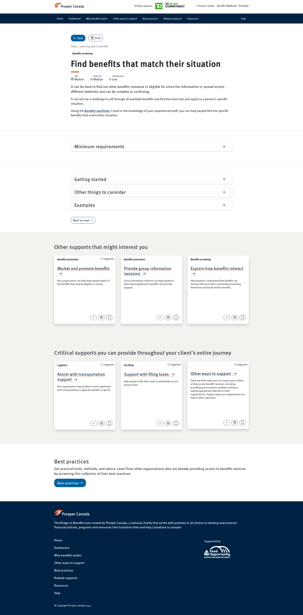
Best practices (150, 18)
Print (98, 38)
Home (60, 18)
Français (244, 6)
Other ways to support (125, 18)
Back (80, 38)
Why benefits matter (96, 18)
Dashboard (74, 18)
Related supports (172, 18)
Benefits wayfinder (97, 110)
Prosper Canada (205, 5)
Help (243, 18)
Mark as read (81, 220)
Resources (192, 18)
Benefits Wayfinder (227, 5)
